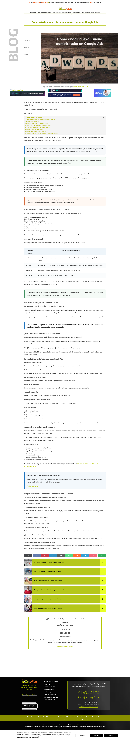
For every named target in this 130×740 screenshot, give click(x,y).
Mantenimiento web (49, 689)
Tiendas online (76, 12)
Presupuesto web (84, 719)
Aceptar (111, 735)
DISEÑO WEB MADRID (65, 625)
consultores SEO (79, 724)
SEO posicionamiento (51, 716)
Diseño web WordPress (50, 694)
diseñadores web (64, 724)
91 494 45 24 (36, 2)
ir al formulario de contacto (65, 646)
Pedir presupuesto (32, 486)
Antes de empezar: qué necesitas (34, 117)
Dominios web (63, 719)
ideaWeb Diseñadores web (51, 681)
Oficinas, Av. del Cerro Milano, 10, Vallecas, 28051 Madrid (29, 687)
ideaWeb (73, 15)
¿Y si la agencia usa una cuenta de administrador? (38, 125)
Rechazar (96, 735)
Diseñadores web (78, 86)
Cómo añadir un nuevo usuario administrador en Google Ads (40, 119)
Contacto (97, 12)
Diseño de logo (56, 12)
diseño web (80, 464)
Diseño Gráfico (54, 719)
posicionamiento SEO (30, 466)
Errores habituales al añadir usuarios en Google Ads (38, 127)
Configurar (82, 735)
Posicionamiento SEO (49, 686)
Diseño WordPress (66, 12)
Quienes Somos (86, 12)
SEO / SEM (78, 15)
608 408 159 (44, 2)
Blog (92, 12)
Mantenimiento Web (46, 12)
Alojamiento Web (73, 719)
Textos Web (100, 716)
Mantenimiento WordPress (51, 697)
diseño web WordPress (91, 464)
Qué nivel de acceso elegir (32, 121)
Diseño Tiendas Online (49, 699)
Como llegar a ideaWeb (29, 695)
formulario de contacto (88, 706)
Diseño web (33, 12)
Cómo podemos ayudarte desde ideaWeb (36, 131)
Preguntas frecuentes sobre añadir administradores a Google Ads (42, 133)
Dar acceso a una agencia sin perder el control (37, 123)
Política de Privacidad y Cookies (32, 737)
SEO (39, 12)
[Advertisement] (65, 662)
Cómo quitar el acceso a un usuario (34, 129)
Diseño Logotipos (90, 716)
